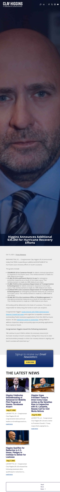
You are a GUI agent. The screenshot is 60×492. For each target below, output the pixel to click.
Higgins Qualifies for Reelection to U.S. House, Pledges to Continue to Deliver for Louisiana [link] (16, 452)
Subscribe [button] (30, 362)
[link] (13, 4)
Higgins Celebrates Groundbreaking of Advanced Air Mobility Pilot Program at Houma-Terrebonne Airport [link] (16, 401)
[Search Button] (40, 4)
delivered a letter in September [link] (27, 320)
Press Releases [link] (21, 255)
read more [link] (9, 424)
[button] (44, 4)
